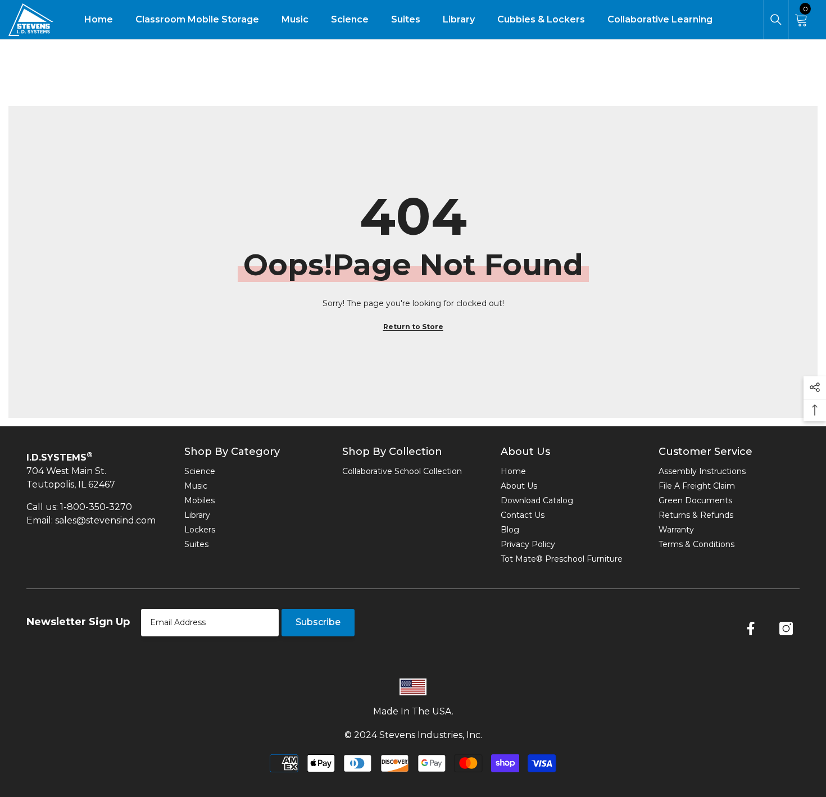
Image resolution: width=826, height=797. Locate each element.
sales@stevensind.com (105, 520)
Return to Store (413, 326)
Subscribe (318, 622)
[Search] (776, 19)
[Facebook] (750, 628)
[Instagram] (786, 628)
